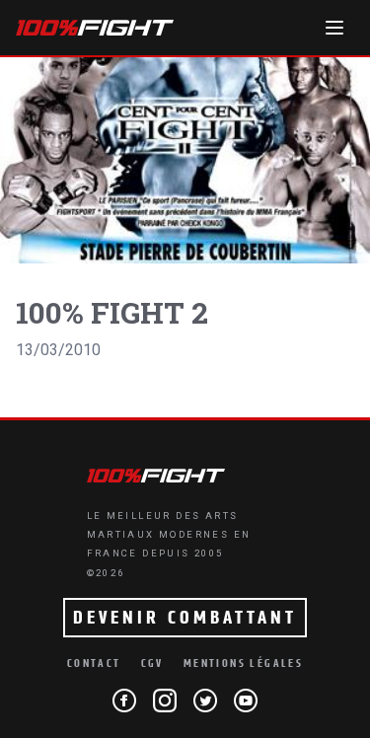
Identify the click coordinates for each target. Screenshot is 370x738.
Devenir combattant (185, 617)
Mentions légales (243, 663)
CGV (152, 663)
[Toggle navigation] (334, 27)
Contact (94, 663)
